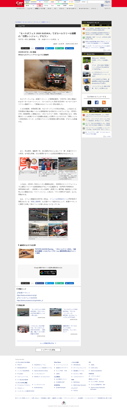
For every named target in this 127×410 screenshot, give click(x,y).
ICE (90, 362)
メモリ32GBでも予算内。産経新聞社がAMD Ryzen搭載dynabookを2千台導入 (100, 81)
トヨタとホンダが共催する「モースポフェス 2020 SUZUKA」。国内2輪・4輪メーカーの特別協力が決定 (37, 330)
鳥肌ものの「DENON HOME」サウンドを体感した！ (100, 60)
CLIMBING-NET (60, 382)
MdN (72, 379)
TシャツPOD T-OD (61, 370)
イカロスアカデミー (78, 376)
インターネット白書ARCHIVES (25, 391)
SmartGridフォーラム (40, 365)
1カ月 (107, 25)
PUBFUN (91, 373)
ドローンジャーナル (22, 376)
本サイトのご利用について (22, 398)
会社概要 (80, 398)
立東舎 (58, 373)
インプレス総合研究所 (23, 370)
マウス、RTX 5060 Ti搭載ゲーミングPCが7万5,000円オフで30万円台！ (100, 67)
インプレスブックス (39, 384)
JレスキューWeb (77, 373)
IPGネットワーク (93, 379)
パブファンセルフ (95, 376)
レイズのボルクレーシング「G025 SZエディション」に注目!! (101, 74)
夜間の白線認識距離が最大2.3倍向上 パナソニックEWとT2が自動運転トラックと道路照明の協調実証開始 (97, 43)
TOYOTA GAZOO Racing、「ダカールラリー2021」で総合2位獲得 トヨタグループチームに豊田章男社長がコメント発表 (55, 251)
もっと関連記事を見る (47, 343)
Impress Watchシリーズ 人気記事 (97, 109)
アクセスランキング (93, 22)
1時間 (85, 25)
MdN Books (76, 382)
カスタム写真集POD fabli (98, 384)
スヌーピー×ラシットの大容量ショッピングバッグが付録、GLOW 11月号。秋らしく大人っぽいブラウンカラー (98, 129)
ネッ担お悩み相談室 (22, 379)
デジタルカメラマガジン (23, 385)
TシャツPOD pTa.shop (97, 381)
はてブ (51, 48)
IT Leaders (20, 373)
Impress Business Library (41, 370)
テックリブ (74, 388)
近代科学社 (57, 385)
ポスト (26, 48)
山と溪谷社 (57, 376)
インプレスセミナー (39, 373)
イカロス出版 (75, 362)
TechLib (75, 390)
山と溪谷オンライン (61, 379)
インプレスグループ (90, 398)
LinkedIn (71, 48)
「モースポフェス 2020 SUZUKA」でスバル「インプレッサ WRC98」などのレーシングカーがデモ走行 (70, 313)
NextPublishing (38, 387)
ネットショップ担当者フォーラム (43, 367)
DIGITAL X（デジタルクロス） (42, 376)
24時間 (93, 25)
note (61, 48)
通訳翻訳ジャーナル (78, 370)
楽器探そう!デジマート (62, 367)
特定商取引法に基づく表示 (105, 398)
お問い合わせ (35, 398)
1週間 (100, 25)
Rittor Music (57, 362)
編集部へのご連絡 (57, 398)
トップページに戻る (48, 350)
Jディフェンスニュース (79, 367)
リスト (32, 48)
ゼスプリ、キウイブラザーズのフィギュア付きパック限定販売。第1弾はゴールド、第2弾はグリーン (98, 120)
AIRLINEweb (76, 365)
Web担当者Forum (22, 367)
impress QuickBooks (96, 370)
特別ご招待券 (36, 201)
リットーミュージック (62, 365)
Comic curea (94, 367)
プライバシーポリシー (70, 398)
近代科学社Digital (60, 387)
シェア (41, 48)
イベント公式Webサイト (58, 199)
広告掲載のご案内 (45, 398)
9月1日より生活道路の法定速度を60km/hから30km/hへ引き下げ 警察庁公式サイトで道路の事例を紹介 (97, 34)
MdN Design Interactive (79, 385)
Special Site (91, 54)
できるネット (21, 388)
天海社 (92, 365)
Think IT (19, 365)
